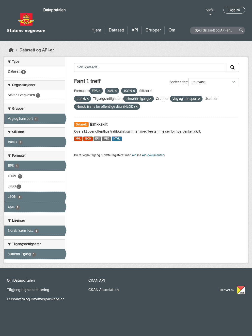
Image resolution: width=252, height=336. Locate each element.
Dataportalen (54, 10)
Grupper (153, 30)
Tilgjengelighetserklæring (28, 290)
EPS (97, 138)
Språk (210, 10)
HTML (116, 138)
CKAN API (96, 280)
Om (172, 30)
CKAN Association (103, 290)
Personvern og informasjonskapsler (35, 299)
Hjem (96, 30)
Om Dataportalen (21, 280)
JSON (88, 138)
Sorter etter (178, 82)
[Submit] (232, 67)
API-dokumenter (153, 155)
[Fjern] (99, 91)
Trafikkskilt (98, 124)
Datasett (116, 30)
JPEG (106, 138)
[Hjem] (11, 50)
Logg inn (234, 10)
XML (78, 138)
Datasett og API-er (36, 50)
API (135, 30)
